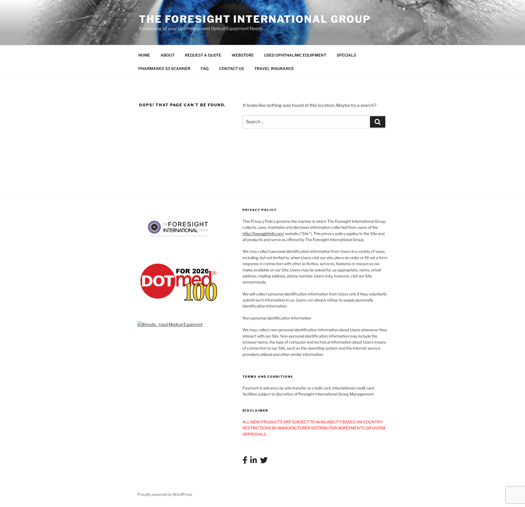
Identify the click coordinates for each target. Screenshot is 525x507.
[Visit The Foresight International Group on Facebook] (245, 461)
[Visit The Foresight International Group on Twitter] (264, 461)
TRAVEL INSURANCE (274, 68)
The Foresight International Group (255, 19)
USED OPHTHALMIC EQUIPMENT (295, 55)
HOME (144, 55)
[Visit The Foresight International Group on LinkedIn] (253, 461)
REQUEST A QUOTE (203, 55)
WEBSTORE (243, 55)
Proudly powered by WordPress (164, 494)
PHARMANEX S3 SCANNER (164, 68)
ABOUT (167, 55)
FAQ (205, 68)
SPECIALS (346, 55)
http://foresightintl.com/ (263, 233)
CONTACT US (231, 68)
